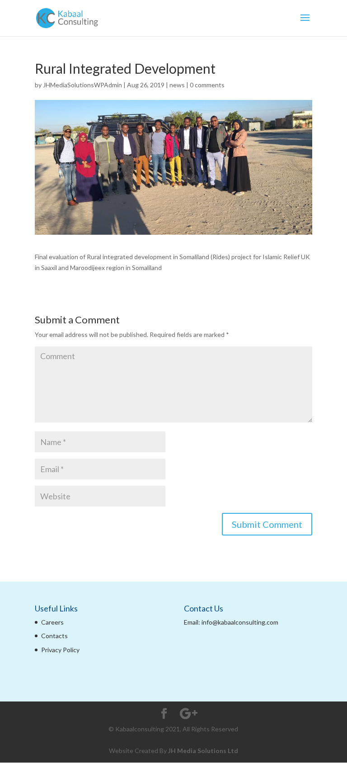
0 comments (207, 85)
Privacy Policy (60, 650)
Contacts (54, 636)
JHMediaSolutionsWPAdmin (82, 85)
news (177, 85)
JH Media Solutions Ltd (203, 750)
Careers (52, 622)
